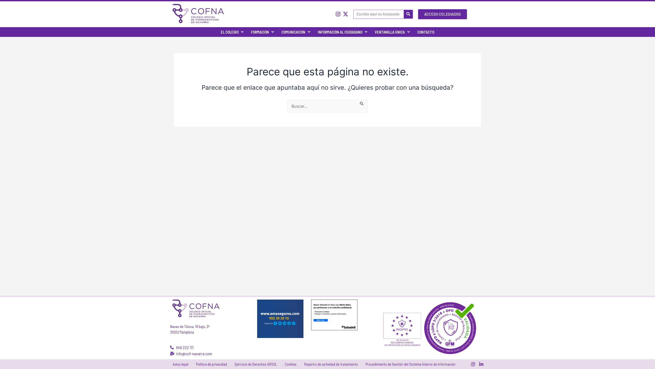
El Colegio (229, 32)
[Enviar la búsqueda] (362, 103)
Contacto (425, 32)
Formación (260, 32)
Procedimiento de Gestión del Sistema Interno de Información (410, 364)
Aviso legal (180, 364)
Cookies (291, 364)
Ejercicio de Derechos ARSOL (256, 364)
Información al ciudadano (340, 32)
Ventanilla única (390, 32)
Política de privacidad (211, 364)
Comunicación (293, 32)
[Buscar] (408, 14)
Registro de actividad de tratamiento (331, 364)
